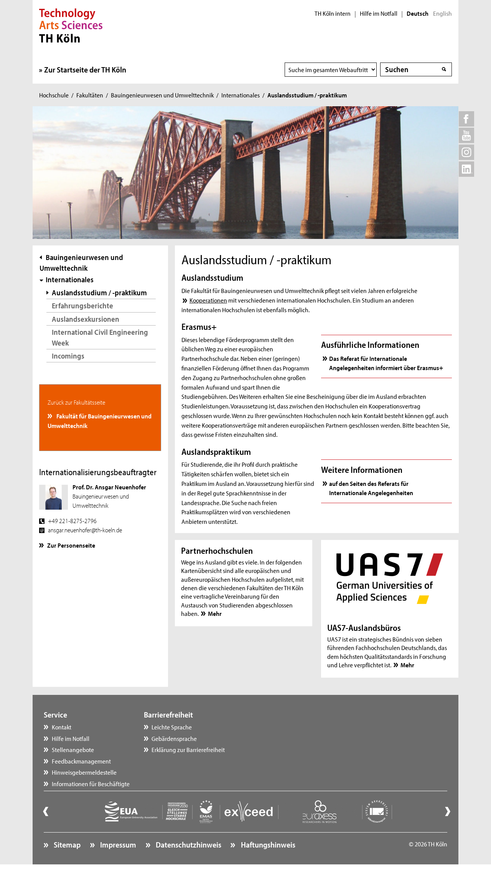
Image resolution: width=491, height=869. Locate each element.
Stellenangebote (73, 749)
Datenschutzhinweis (187, 844)
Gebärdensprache (174, 738)
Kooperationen (208, 300)
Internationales (240, 95)
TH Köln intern (333, 13)
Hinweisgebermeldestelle (84, 772)
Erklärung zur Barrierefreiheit (188, 749)
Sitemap (66, 844)
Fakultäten (89, 95)
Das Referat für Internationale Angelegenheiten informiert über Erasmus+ (386, 363)
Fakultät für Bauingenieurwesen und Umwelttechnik (100, 420)
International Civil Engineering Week (100, 337)
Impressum (117, 844)
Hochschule (54, 95)
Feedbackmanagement (81, 761)
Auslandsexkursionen (85, 319)
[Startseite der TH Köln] (70, 24)
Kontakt (61, 727)
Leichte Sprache (172, 727)
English (442, 13)
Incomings (68, 355)
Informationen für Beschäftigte (91, 783)
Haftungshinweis (267, 844)
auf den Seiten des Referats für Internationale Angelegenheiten (371, 488)
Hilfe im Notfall (378, 13)
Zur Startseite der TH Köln (85, 69)
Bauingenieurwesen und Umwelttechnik (162, 95)
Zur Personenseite (71, 545)
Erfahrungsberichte (82, 305)
